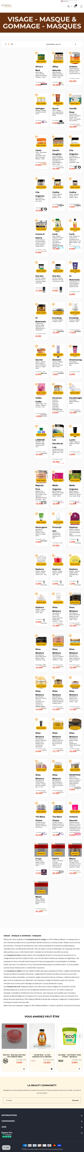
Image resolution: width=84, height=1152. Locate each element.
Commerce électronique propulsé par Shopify (50, 1149)
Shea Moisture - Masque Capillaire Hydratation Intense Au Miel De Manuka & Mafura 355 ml (58, 700)
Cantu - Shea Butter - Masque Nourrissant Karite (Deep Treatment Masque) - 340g (41, 155)
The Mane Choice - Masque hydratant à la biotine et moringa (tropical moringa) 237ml (58, 826)
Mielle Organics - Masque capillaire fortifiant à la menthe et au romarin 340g (75, 493)
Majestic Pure (39, 487)
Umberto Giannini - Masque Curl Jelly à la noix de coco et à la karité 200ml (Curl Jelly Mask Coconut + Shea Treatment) (75, 826)
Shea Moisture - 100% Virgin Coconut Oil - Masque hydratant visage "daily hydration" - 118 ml (57, 617)
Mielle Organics (56, 487)
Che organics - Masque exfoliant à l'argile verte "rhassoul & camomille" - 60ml (74, 159)
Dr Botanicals (74, 278)
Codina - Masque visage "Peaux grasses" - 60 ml (57, 196)
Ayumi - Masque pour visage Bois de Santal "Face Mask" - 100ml (58, 113)
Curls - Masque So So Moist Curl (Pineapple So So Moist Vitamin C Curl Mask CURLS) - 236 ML (75, 240)
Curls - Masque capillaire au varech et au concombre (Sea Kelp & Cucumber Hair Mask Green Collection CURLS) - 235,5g (58, 241)
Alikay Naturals (56, 68)
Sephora (73, 527)
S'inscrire (75, 1100)
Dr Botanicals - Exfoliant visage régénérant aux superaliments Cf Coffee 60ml (40, 327)
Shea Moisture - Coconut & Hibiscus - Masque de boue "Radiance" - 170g (57, 657)
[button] (4, 1036)
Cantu (38, 150)
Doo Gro (39, 276)
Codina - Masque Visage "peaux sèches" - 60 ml (74, 196)
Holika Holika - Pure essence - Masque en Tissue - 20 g (41, 405)
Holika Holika (38, 400)
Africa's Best (39, 68)
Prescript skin (56, 529)
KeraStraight (75, 398)
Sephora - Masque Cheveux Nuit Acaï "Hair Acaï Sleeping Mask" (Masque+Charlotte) (75, 532)
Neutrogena (41, 527)
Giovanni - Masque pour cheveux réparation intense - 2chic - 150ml (57, 364)
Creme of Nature (39, 236)
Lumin (72, 440)
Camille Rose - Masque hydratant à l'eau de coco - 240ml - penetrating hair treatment (75, 117)
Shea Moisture (56, 609)
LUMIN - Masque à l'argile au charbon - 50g (74, 443)
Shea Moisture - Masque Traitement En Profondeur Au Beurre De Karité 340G (57, 742)
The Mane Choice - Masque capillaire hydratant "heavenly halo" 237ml (41, 825)
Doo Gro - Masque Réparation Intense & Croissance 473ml (58, 279)
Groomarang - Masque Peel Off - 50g (74, 363)
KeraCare (57, 398)
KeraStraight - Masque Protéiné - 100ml (74, 401)
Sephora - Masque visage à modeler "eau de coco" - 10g (40, 572)
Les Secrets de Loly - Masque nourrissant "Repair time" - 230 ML (58, 452)
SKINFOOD (74, 775)
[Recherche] (70, 6)
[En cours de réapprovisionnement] (24, 1069)
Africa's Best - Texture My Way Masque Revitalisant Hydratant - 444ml (41, 75)
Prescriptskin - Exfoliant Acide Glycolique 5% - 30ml (56, 535)
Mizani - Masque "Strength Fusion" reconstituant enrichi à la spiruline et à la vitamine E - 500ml (75, 864)
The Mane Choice (40, 819)
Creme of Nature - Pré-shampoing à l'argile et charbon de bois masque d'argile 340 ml (40, 243)
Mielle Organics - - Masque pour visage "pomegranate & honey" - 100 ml (58, 493)
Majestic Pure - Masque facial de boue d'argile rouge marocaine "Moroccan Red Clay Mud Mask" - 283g (41, 495)
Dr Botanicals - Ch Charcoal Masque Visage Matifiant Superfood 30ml (74, 284)
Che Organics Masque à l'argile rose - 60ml (40, 199)
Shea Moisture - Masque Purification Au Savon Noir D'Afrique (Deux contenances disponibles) (41, 742)
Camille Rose (73, 110)
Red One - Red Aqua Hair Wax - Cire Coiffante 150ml (14, 1056)
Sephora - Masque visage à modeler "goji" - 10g (57, 572)
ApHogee (40, 108)
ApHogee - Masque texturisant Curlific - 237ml (40, 112)
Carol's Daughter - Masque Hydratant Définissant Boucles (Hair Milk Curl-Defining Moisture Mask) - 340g (58, 160)
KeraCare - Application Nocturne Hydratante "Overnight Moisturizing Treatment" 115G (57, 404)
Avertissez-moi (41, 853)
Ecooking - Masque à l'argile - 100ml (57, 320)
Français (65, 1)
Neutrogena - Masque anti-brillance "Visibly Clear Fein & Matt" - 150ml (40, 532)
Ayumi (55, 108)
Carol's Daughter (57, 152)
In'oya (38, 858)
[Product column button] (6, 44)
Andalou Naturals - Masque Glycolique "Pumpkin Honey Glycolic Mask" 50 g (74, 71)
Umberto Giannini (73, 819)
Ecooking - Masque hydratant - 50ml (74, 320)
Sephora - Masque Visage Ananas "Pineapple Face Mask (74, 573)
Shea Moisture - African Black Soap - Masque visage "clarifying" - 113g (41, 657)
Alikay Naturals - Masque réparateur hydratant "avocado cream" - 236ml (57, 75)
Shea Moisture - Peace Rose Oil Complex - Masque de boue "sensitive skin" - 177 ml (40, 784)
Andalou (73, 66)
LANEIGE (40, 440)
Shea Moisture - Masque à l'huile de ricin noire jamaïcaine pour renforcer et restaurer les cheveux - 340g (40, 701)
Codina (55, 192)
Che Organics (73, 152)
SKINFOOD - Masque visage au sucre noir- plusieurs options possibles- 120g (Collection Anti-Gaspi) (75, 781)
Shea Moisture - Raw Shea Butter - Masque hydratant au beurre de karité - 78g (58, 784)
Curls (55, 234)
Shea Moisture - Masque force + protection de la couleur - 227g (73, 699)
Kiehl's (55, 858)
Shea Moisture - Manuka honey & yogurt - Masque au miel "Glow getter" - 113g (74, 658)
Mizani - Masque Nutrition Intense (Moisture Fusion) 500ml (40, 901)
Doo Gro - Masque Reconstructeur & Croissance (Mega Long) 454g (40, 280)
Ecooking (56, 318)
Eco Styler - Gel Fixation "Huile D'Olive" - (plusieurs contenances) (69, 1056)
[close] (37, 1140)
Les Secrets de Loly (57, 443)
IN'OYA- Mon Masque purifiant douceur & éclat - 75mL (40, 863)
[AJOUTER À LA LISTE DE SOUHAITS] (36, 53)
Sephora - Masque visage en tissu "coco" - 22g (40, 611)
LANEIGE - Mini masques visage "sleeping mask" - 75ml (40, 444)
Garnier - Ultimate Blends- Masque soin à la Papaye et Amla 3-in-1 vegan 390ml (40, 365)
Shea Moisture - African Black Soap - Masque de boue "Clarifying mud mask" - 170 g (75, 616)
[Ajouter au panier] (52, 1069)
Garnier (39, 360)
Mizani (72, 858)
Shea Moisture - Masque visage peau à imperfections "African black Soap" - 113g (74, 742)
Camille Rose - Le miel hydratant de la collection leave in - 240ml (42, 1056)
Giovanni (56, 360)
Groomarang (75, 360)
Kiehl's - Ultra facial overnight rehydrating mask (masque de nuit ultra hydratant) (57, 864)
